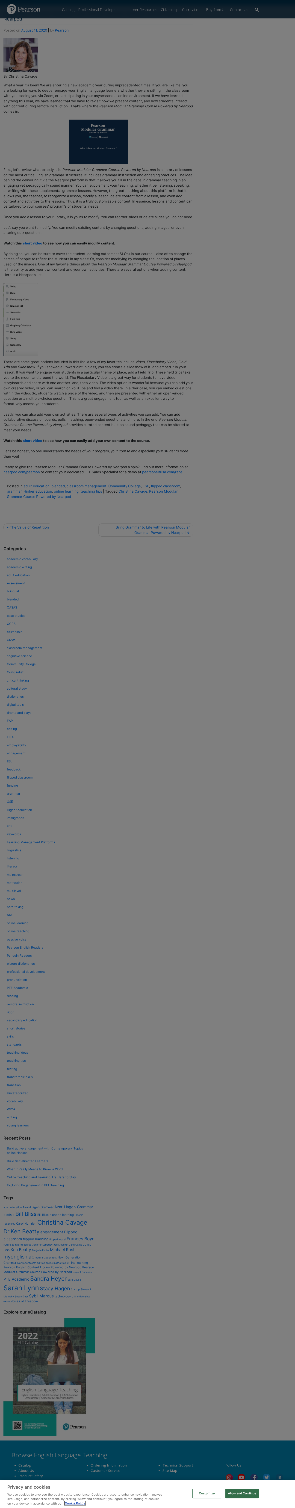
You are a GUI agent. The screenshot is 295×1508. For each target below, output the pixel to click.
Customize (207, 1493)
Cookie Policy (75, 1503)
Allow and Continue (242, 1493)
